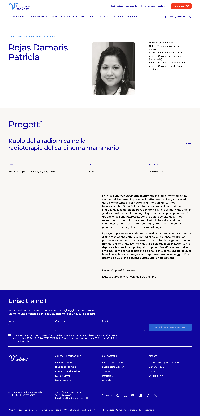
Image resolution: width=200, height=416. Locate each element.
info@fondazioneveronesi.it (75, 398)
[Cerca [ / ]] (190, 17)
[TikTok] (148, 395)
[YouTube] (133, 395)
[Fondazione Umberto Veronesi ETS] (19, 6)
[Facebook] (118, 395)
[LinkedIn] (140, 395)
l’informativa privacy (59, 335)
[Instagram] (125, 395)
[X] (155, 395)
